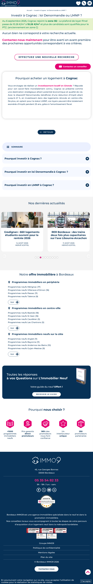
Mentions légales (46, 552)
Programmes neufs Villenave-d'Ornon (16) (28, 290)
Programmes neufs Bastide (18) (23, 313)
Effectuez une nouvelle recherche (47, 57)
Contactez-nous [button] (46, 569)
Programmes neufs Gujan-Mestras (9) (26, 348)
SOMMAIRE (17, 147)
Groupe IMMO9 (46, 543)
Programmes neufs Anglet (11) (22, 339)
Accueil (29, 10)
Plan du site (46, 557)
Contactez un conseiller (73, 66)
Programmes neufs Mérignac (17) (24, 287)
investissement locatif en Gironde (55, 86)
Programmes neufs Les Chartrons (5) (26, 322)
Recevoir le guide (46, 394)
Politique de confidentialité (46, 548)
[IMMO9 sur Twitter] (44, 490)
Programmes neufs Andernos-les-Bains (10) (29, 345)
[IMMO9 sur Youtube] (49, 490)
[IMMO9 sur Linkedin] (54, 490)
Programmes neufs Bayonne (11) (24, 342)
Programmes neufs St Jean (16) (23, 316)
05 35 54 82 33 (46, 480)
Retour (48, 132)
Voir (12, 302)
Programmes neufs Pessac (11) (23, 293)
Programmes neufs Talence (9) (23, 296)
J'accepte (86, 581)
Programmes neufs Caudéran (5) (24, 319)
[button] (84, 3)
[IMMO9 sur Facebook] (39, 490)
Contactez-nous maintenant (22, 40)
